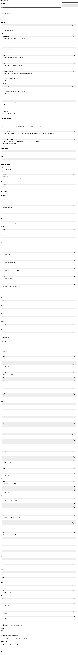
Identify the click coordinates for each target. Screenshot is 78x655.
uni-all (71, 16)
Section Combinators (5, 13)
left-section (3, 22)
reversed (2, 60)
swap (2, 582)
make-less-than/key (6, 113)
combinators (6, 0)
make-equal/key (13, 113)
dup (62, 17)
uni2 (70, 18)
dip (62, 14)
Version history (4, 641)
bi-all (2, 282)
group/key (63, 20)
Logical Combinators (5, 164)
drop (62, 15)
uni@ (70, 20)
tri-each (71, 11)
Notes (2, 622)
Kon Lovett (2, 630)
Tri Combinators (4, 290)
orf (1, 181)
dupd (62, 18)
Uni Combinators (4, 191)
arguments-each (4, 83)
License (2, 651)
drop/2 (63, 16)
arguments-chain (4, 68)
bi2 (1, 258)
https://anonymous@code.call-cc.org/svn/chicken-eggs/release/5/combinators (12, 636)
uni (70, 15)
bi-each (2, 274)
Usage (2, 15)
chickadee (1, 0)
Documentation (4, 10)
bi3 (1, 266)
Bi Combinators (4, 242)
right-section (3, 33)
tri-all (2, 329)
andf (1, 171)
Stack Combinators (5, 337)
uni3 (70, 19)
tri (1, 297)
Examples (3, 120)
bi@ (62, 11)
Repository (3, 633)
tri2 (70, 12)
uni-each (71, 17)
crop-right (63, 13)
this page (33, 638)
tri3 (70, 13)
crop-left (63, 12)
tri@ (70, 14)
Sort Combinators (4, 111)
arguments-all (3, 98)
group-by (63, 19)
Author (2, 628)
